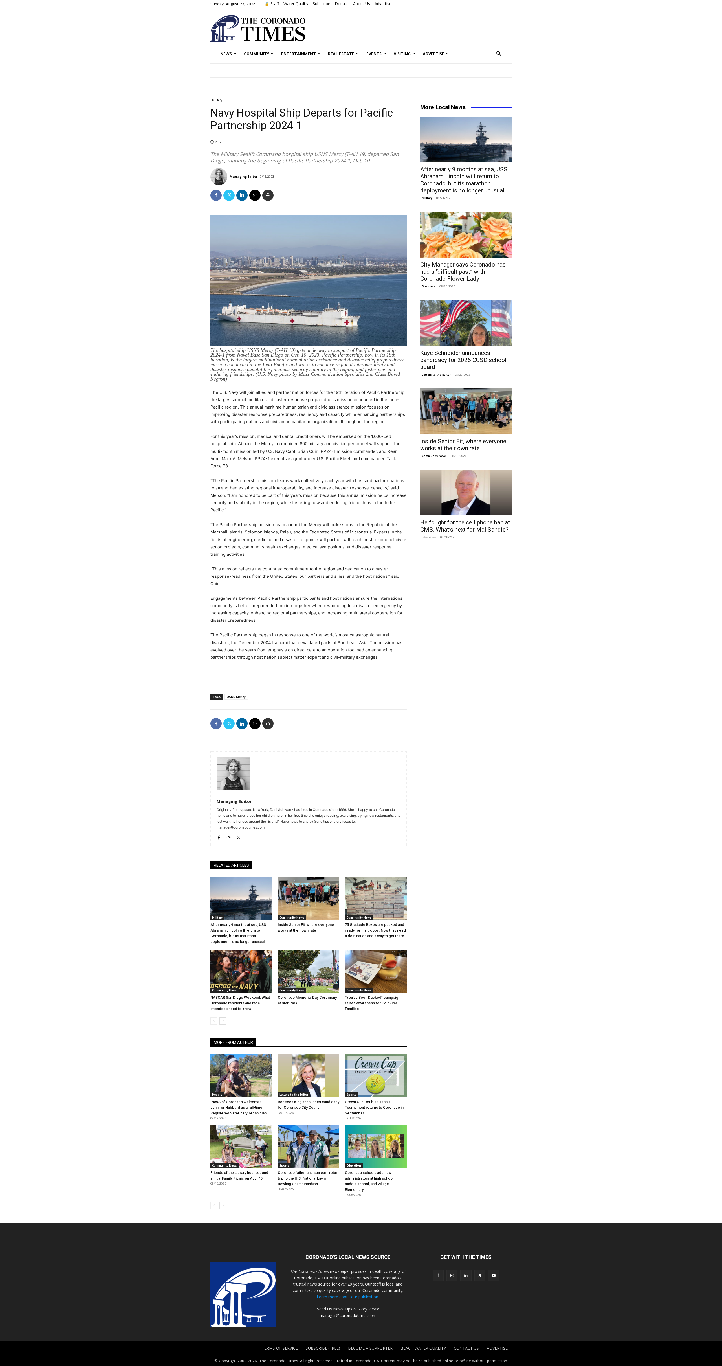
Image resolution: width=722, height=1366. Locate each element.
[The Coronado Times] (257, 28)
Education (354, 1165)
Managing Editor (243, 176)
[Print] (268, 195)
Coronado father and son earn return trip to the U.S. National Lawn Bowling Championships (308, 1178)
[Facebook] (216, 195)
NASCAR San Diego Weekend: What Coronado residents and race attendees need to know (240, 1003)
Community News (291, 917)
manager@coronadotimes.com (348, 1315)
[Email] (255, 195)
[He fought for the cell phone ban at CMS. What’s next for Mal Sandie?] (466, 492)
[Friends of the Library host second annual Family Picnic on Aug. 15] (241, 1146)
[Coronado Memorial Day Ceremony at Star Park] (309, 971)
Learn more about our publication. (348, 1296)
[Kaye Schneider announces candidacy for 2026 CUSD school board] (466, 323)
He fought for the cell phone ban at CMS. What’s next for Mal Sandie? (465, 526)
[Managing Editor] (219, 176)
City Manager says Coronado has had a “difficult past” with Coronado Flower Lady (463, 271)
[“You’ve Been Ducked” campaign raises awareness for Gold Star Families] (376, 971)
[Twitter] (229, 195)
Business (428, 286)
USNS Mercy (236, 697)
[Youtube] (493, 1275)
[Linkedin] (242, 195)
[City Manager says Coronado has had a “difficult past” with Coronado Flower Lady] (466, 235)
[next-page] (222, 1021)
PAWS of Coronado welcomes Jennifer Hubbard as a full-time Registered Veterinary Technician (238, 1107)
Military (217, 100)
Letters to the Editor (293, 1095)
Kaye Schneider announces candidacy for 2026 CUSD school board (463, 360)
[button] (499, 54)
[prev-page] (213, 1021)
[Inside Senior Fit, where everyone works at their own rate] (309, 898)
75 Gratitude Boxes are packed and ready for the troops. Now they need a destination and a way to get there (375, 930)
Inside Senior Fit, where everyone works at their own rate (463, 445)
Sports (351, 1095)
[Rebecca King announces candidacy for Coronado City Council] (309, 1075)
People (217, 1095)
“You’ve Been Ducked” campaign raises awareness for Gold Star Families (372, 1003)
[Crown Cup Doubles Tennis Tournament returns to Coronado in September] (376, 1075)
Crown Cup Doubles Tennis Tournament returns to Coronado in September (374, 1107)
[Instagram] (228, 836)
